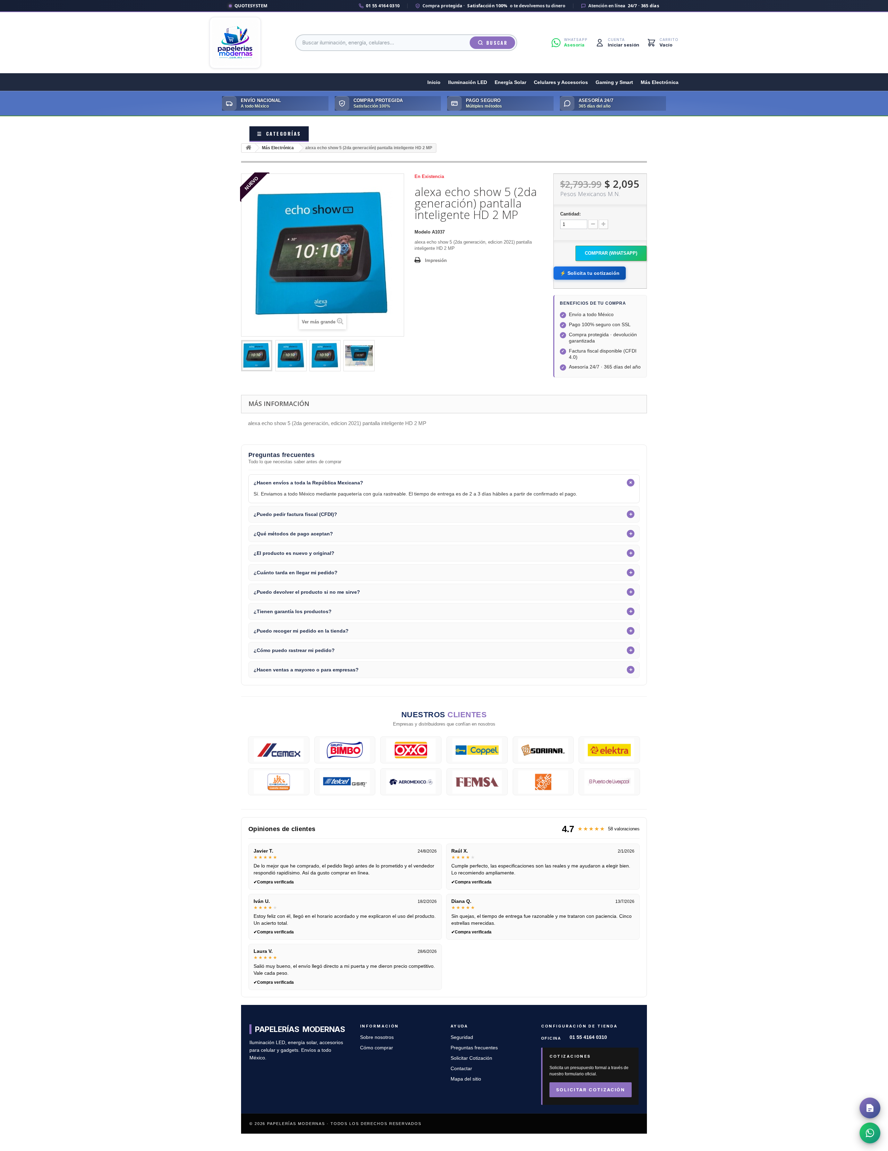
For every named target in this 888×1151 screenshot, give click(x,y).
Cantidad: (570, 214)
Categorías (279, 133)
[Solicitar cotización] (870, 1108)
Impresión (436, 260)
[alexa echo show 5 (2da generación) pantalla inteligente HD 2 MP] (256, 355)
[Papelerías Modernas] (235, 42)
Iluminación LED (467, 82)
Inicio (434, 82)
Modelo (422, 232)
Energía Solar (510, 82)
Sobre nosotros (377, 1037)
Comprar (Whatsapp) (611, 253)
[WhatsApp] (870, 1133)
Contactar (461, 1068)
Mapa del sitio (466, 1079)
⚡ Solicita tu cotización (590, 273)
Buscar (496, 42)
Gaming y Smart (614, 82)
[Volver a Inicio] (248, 148)
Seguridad (462, 1037)
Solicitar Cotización (471, 1058)
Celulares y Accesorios (561, 82)
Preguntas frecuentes (474, 1047)
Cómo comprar (376, 1047)
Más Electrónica (659, 82)
